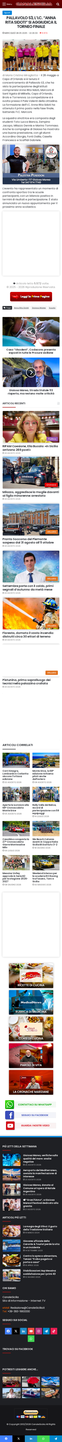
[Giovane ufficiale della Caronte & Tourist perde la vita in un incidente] (11, 1245)
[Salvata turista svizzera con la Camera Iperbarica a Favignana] (31, 1393)
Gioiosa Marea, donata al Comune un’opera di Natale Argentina (39, 1188)
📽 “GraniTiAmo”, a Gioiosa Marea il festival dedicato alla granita (40, 1203)
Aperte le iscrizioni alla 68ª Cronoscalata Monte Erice (15, 807)
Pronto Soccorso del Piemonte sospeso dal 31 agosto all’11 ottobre (28, 541)
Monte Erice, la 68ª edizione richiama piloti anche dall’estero (43, 775)
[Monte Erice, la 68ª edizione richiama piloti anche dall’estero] (46, 760)
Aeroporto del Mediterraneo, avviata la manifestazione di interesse (40, 1173)
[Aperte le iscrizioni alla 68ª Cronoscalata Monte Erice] (16, 794)
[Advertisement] (31, 243)
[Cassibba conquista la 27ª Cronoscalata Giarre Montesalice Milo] (16, 828)
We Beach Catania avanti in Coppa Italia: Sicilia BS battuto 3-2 (45, 842)
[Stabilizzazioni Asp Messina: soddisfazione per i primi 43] (11, 1275)
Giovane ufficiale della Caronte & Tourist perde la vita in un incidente (41, 1244)
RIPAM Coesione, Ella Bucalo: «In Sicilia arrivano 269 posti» (30, 448)
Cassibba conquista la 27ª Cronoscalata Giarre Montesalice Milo (15, 843)
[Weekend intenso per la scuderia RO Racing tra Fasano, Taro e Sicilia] (46, 862)
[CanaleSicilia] (34, 4)
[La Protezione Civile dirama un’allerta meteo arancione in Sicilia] (31, 1382)
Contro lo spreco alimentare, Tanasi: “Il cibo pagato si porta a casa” (40, 1259)
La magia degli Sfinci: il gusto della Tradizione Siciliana (40, 1228)
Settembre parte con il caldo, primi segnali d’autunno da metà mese (27, 588)
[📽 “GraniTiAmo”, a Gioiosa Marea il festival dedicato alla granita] (11, 1204)
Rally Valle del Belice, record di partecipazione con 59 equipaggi (45, 809)
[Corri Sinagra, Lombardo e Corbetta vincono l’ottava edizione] (16, 760)
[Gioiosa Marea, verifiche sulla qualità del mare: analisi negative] (11, 1160)
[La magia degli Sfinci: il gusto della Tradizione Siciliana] (11, 1231)
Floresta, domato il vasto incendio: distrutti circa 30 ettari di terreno (28, 635)
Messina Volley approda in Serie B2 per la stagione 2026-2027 (15, 877)
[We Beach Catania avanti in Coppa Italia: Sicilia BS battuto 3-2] (46, 828)
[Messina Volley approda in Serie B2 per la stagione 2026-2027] (16, 862)
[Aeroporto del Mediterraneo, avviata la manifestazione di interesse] (11, 1175)
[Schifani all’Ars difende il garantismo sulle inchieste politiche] (11, 1382)
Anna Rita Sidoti (21, 307)
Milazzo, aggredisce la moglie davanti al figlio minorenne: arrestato (30, 494)
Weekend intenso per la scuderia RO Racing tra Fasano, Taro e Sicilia (45, 877)
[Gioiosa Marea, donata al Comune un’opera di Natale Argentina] (11, 1189)
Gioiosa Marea (39, 307)
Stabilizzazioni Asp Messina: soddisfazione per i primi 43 (39, 1272)
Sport (7, 12)
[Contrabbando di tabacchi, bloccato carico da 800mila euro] (50, 1393)
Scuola (52, 307)
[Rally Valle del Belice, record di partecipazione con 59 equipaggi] (46, 794)
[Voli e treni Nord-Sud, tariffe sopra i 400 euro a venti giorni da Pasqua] (50, 1382)
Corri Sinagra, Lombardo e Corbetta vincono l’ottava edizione (15, 775)
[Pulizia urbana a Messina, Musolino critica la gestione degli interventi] (11, 1393)
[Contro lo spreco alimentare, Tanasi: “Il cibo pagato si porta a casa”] (11, 1260)
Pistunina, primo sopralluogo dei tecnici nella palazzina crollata (26, 682)
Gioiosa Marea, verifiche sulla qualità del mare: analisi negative (40, 1158)
